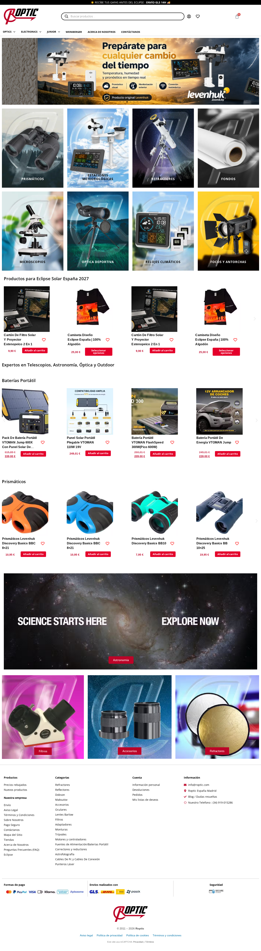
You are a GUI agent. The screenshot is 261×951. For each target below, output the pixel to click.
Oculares (61, 809)
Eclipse (8, 854)
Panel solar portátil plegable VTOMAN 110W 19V (16, 442)
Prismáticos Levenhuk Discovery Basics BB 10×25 (212, 543)
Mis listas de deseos (145, 799)
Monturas (61, 829)
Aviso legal (86, 935)
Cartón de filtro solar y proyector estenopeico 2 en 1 (20, 339)
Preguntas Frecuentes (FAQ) (21, 849)
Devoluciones (140, 790)
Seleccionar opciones (98, 352)
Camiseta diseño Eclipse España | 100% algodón (84, 339)
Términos (149, 942)
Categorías (62, 777)
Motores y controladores (70, 839)
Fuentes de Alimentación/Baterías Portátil (81, 844)
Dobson (60, 795)
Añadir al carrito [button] (35, 350)
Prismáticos (14, 481)
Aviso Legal (11, 810)
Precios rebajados (15, 785)
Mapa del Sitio (13, 835)
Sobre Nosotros (14, 820)
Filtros (59, 819)
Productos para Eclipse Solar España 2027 (46, 278)
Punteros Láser (64, 864)
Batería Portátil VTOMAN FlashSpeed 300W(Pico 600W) (83, 442)
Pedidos (137, 795)
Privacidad (138, 942)
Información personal (146, 785)
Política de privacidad (109, 935)
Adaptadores (63, 824)
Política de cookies (137, 935)
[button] (120, 101)
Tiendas (9, 840)
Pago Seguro (12, 825)
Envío (7, 805)
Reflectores (62, 790)
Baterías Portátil (19, 380)
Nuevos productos (15, 790)
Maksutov (61, 799)
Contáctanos (12, 830)
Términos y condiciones (167, 935)
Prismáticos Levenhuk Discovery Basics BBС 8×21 (19, 543)
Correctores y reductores (71, 849)
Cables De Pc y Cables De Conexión (77, 859)
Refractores (62, 785)
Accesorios (62, 804)
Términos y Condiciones (19, 815)
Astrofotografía (64, 854)
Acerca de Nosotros (16, 844)
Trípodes (60, 834)
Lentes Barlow (64, 814)
